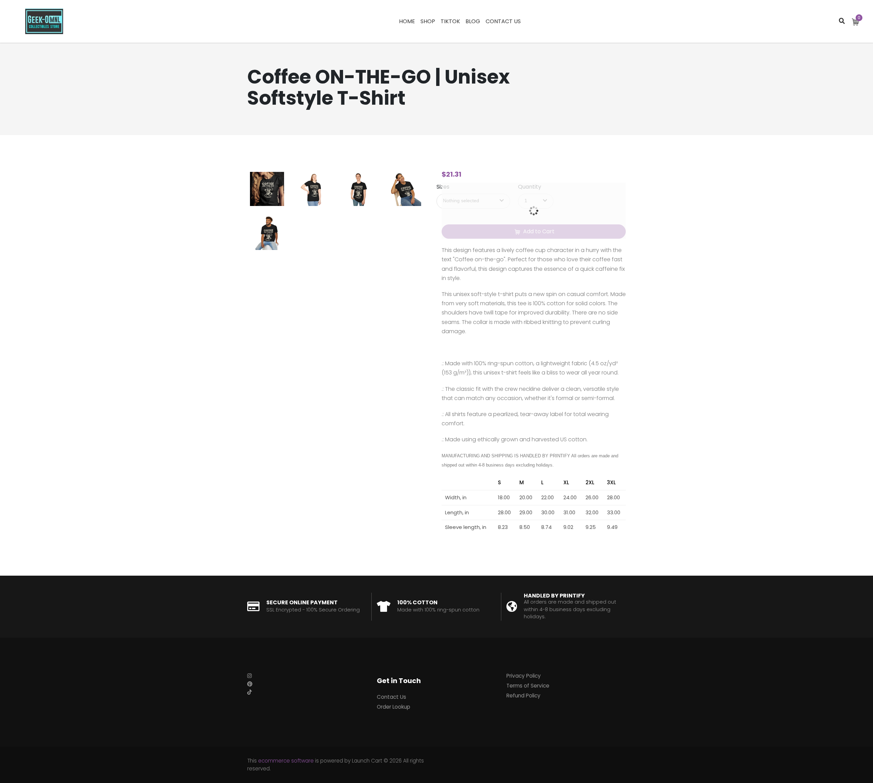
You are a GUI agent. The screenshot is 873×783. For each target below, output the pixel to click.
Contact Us (391, 696)
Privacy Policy (523, 675)
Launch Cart (367, 760)
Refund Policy (523, 695)
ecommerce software (286, 760)
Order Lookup (393, 706)
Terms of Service (527, 685)
